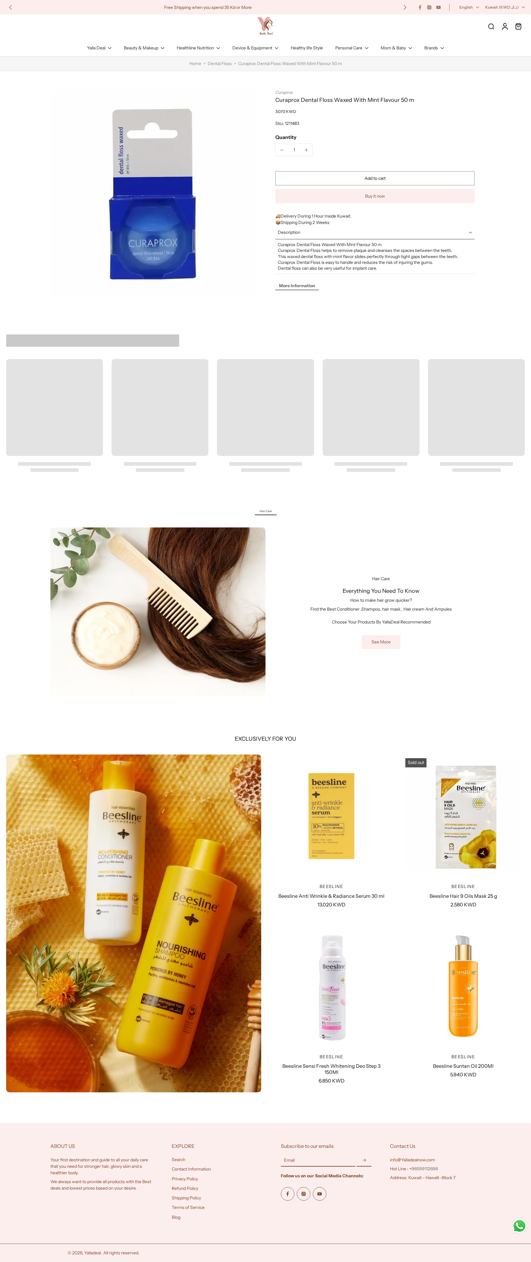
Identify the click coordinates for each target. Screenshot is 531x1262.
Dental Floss (220, 63)
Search (178, 1159)
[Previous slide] (10, 7)
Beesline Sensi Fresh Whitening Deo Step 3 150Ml (331, 1069)
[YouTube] (438, 7)
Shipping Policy (186, 1198)
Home (195, 63)
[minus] (282, 150)
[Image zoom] (153, 192)
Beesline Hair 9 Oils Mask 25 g (463, 896)
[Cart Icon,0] (518, 26)
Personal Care (348, 48)
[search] (491, 26)
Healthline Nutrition (195, 48)
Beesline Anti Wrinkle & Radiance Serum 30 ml (331, 896)
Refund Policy (185, 1188)
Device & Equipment (252, 48)
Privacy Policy (185, 1179)
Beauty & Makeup (141, 48)
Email (289, 1160)
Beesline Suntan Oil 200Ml (463, 1066)
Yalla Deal (96, 48)
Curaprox (284, 92)
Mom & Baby (393, 48)
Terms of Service (188, 1207)
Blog (176, 1217)
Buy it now (375, 196)
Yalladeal (92, 1253)
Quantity (286, 137)
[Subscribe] (364, 1160)
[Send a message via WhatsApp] (519, 1226)
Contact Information (191, 1169)
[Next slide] (405, 7)
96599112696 (424, 1168)
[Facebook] (420, 7)
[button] (374, 178)
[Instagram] (429, 7)
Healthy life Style (307, 48)
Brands (431, 48)
